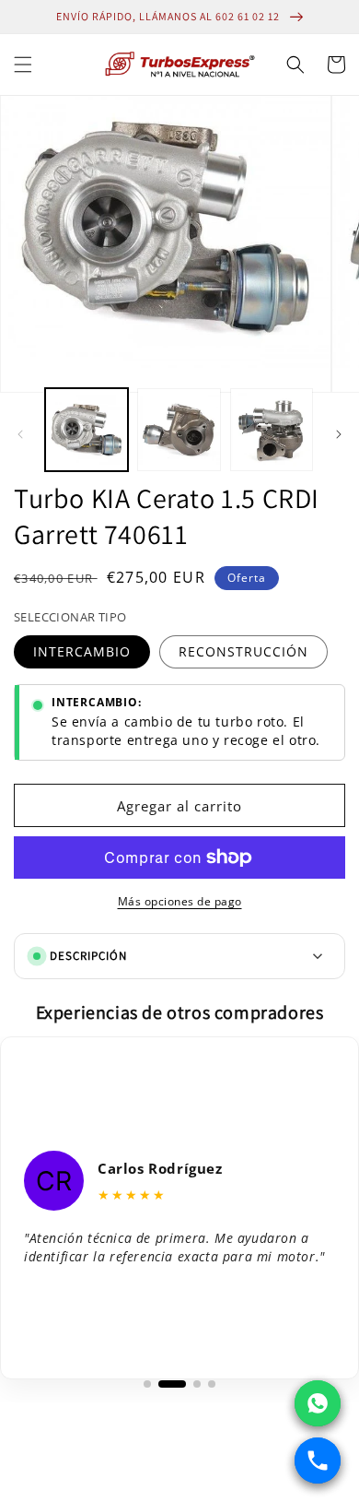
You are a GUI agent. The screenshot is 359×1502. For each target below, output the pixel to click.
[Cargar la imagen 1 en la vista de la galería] (86, 429)
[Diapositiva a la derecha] (338, 434)
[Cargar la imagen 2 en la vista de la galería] (178, 429)
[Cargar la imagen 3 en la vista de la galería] (271, 429)
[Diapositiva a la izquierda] (20, 434)
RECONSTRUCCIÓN (243, 651)
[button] (23, 64)
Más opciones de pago (180, 901)
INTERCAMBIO (82, 651)
